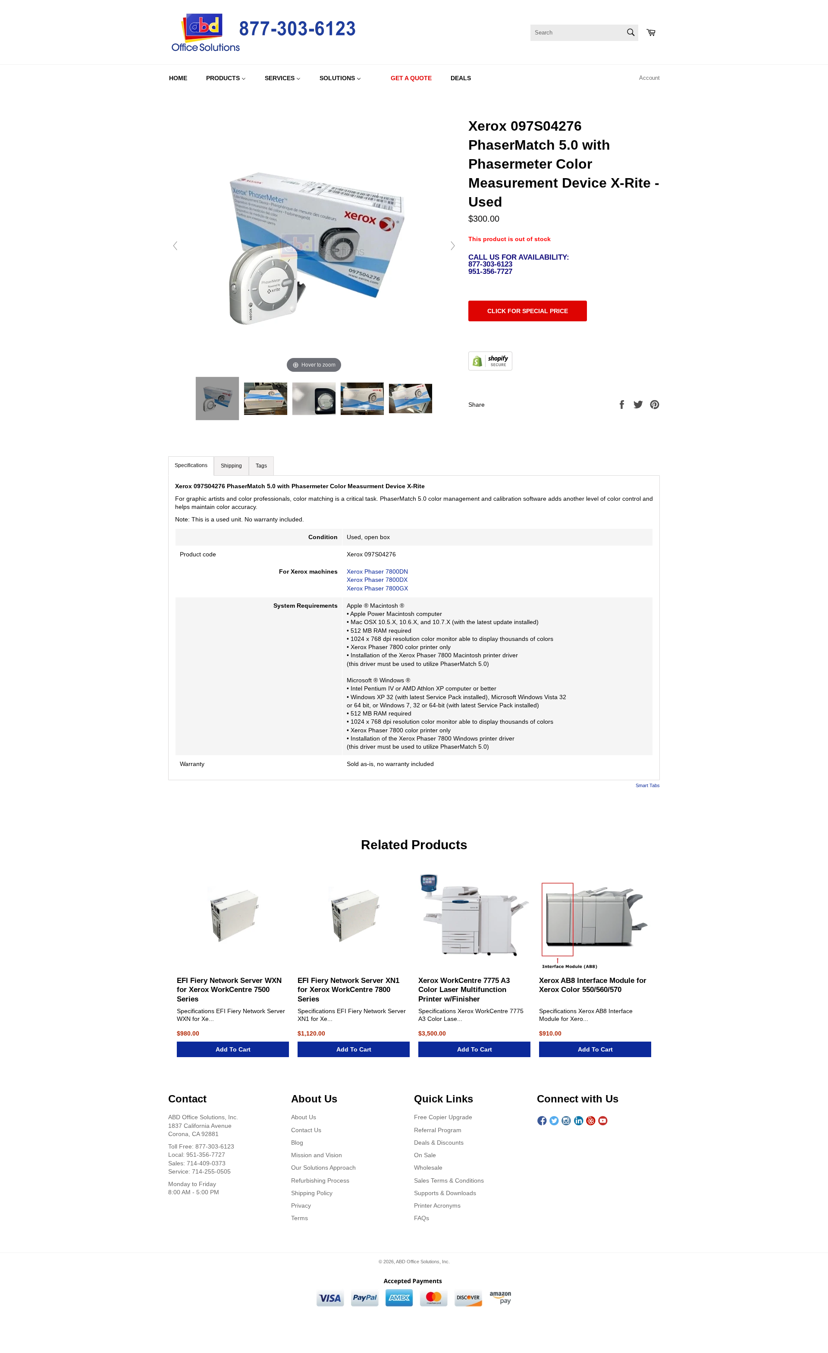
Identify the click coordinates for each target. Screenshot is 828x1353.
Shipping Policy (311, 1193)
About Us (303, 1117)
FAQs (421, 1218)
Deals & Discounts (439, 1142)
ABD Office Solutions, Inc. (423, 1261)
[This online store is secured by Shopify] (490, 368)
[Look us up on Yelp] (591, 1120)
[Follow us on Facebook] (542, 1120)
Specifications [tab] (191, 465)
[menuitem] (178, 78)
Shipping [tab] (231, 466)
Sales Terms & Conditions (449, 1180)
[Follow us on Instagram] (566, 1120)
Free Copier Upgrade (443, 1117)
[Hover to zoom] (314, 245)
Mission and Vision (316, 1155)
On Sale (425, 1155)
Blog (297, 1142)
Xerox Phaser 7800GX (377, 588)
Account (649, 78)
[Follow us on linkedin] (579, 1120)
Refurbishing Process (320, 1180)
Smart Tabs (648, 785)
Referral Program (437, 1130)
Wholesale (428, 1167)
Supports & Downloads (445, 1193)
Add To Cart (233, 1049)
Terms (299, 1218)
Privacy (301, 1205)
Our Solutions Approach (323, 1167)
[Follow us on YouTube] (603, 1120)
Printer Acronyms (437, 1205)
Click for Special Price (527, 311)
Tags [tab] (261, 466)
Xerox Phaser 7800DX (377, 579)
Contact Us (306, 1130)
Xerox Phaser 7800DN (377, 571)
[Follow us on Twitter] (554, 1120)
